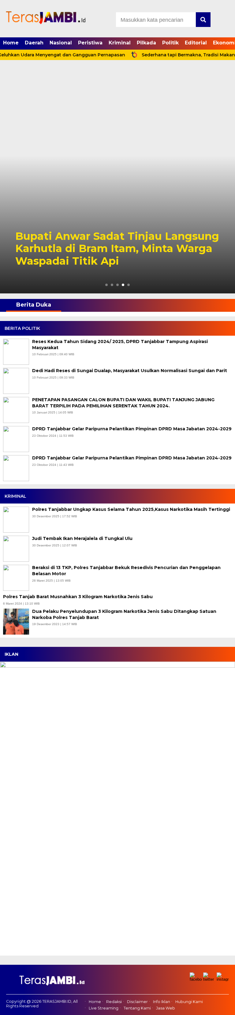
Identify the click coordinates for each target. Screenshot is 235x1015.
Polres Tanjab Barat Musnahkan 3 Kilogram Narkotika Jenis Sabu (78, 596)
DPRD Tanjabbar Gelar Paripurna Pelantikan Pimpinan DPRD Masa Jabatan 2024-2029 (132, 429)
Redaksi (114, 1002)
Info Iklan (161, 1002)
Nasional (61, 43)
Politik (170, 43)
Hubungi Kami (189, 1002)
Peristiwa (90, 43)
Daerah (34, 43)
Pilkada (146, 43)
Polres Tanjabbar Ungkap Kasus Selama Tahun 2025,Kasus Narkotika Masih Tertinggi (131, 509)
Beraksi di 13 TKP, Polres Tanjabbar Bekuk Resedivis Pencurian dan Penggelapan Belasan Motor (126, 570)
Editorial (196, 43)
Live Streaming (103, 1008)
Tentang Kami (137, 1008)
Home (11, 43)
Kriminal (120, 43)
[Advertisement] (117, 110)
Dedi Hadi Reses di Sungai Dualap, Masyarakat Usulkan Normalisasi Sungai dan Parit (129, 370)
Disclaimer (137, 1002)
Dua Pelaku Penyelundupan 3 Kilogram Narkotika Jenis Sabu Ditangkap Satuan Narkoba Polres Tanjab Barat (124, 614)
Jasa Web (165, 1008)
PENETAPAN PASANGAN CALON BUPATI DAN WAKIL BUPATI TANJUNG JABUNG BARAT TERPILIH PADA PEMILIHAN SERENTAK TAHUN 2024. (123, 403)
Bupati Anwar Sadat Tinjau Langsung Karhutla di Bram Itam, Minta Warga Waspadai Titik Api (117, 248)
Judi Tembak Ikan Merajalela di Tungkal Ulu (83, 538)
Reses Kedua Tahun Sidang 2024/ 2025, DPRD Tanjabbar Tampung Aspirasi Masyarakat (120, 344)
